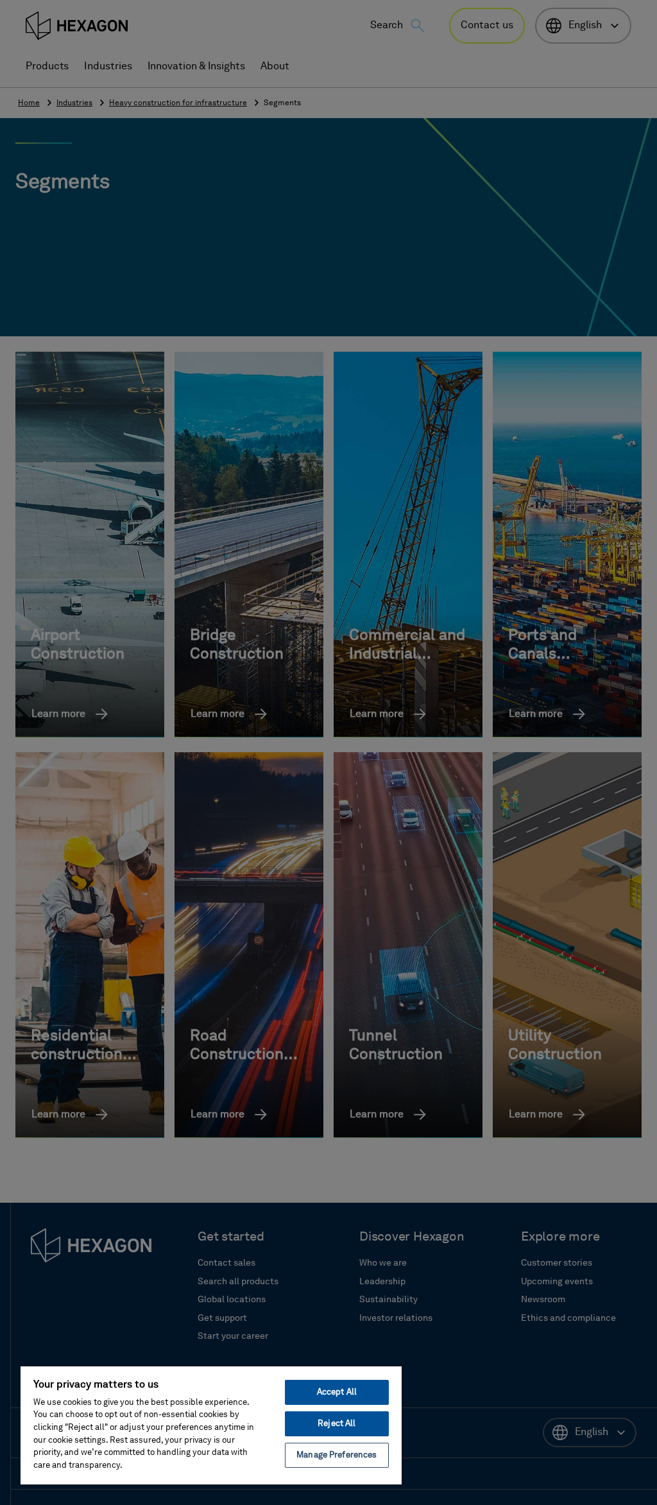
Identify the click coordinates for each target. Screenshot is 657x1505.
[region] (211, 1424)
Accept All (337, 1392)
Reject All (336, 1424)
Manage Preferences (336, 1455)
